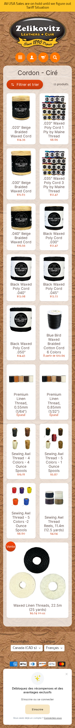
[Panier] (43, 57)
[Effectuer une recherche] (55, 57)
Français (52, 648)
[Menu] (20, 57)
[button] (25, 84)
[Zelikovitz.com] (38, 32)
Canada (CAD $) (25, 648)
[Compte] (32, 57)
